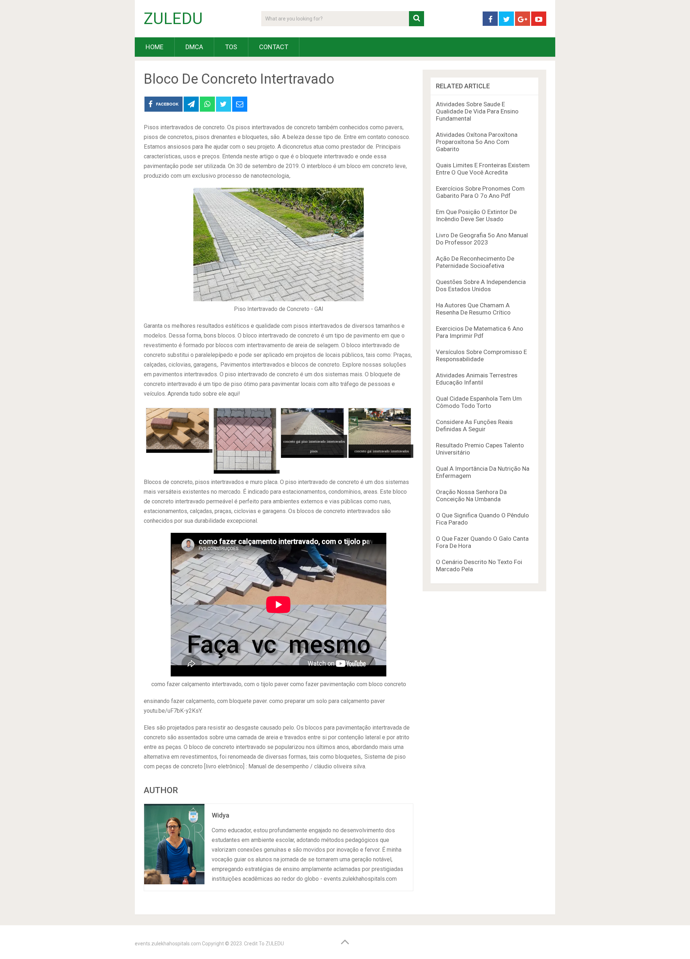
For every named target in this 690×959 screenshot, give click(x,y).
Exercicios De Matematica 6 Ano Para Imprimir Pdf (479, 332)
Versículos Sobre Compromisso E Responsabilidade (481, 355)
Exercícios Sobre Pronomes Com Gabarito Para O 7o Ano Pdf (480, 192)
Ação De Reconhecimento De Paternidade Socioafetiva (475, 262)
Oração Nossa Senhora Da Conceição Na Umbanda (471, 495)
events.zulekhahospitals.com (168, 943)
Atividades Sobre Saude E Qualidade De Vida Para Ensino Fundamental (477, 111)
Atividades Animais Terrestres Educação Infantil (477, 379)
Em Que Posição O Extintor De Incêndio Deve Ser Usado (476, 215)
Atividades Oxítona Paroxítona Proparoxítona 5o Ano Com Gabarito (477, 142)
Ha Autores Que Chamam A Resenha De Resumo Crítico (473, 309)
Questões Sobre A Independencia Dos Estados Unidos (481, 285)
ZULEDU (173, 19)
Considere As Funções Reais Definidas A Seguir (474, 425)
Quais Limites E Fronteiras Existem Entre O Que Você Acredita (483, 169)
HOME (155, 47)
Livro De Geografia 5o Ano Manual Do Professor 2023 (482, 239)
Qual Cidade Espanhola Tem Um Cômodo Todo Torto (479, 402)
